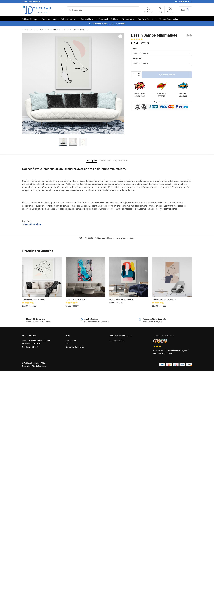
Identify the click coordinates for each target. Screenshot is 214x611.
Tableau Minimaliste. (32, 224)
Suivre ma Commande (75, 347)
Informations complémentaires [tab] (114, 160)
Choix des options (42, 311)
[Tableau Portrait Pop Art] (85, 276)
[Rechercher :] (103, 10)
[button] (120, 36)
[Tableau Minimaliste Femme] (172, 276)
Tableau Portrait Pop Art (76, 299)
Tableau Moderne (129, 238)
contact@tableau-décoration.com (36, 340)
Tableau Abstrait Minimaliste (121, 299)
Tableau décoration (29, 29)
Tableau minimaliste (57, 29)
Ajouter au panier (167, 74)
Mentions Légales (116, 340)
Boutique (43, 29)
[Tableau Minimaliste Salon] (42, 276)
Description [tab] (91, 160)
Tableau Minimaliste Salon (33, 299)
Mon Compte (148, 12)
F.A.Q (160, 12)
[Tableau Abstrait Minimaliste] (128, 276)
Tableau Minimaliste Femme (164, 299)
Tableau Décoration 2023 (34, 363)
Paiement (170, 12)
